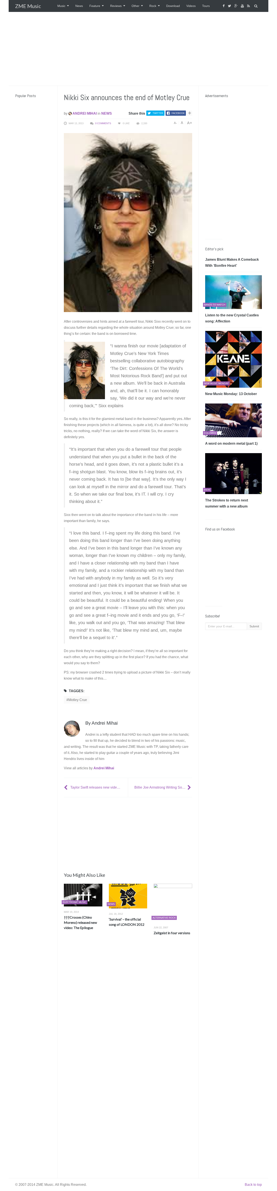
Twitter (158, 113)
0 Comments (103, 123)
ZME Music (28, 6)
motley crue (77, 700)
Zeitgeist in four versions (172, 933)
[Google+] (236, 6)
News (79, 6)
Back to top (253, 1184)
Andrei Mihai (84, 113)
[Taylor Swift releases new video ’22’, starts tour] (66, 787)
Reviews (116, 6)
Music (61, 6)
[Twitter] (230, 6)
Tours (206, 6)
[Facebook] (224, 6)
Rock (152, 6)
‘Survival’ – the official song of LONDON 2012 (126, 921)
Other (135, 6)
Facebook (178, 113)
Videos (191, 6)
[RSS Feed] (249, 6)
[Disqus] (128, 1003)
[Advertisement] (138, 48)
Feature (94, 6)
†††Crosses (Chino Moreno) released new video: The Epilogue (80, 922)
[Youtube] (243, 6)
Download (173, 6)
